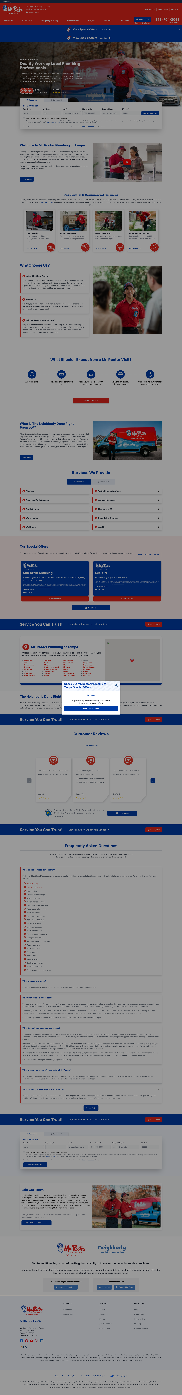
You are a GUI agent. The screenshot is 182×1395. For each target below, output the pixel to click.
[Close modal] (116, 685)
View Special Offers (91, 709)
